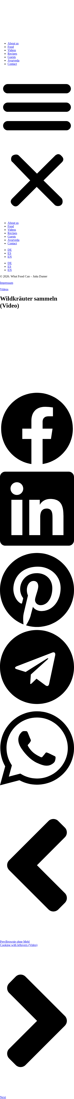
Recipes (12, 53)
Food (11, 46)
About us (13, 43)
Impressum (6, 282)
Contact (12, 63)
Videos (12, 50)
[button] (37, 143)
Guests (12, 57)
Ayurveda (13, 60)
